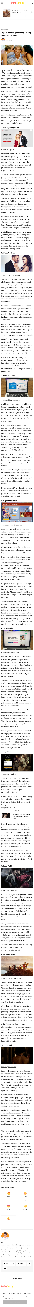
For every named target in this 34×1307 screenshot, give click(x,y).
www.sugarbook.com (8, 1067)
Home (4, 1293)
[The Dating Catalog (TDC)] (17, 3)
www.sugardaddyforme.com (11, 525)
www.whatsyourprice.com (10, 275)
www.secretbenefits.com (10, 653)
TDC (8, 38)
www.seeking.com (7, 150)
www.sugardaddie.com (9, 774)
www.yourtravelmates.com (11, 978)
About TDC (12, 1293)
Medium (19, 1293)
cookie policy (10, 1298)
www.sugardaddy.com (9, 890)
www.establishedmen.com (10, 400)
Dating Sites (4, 29)
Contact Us (27, 1293)
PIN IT (18, 138)
